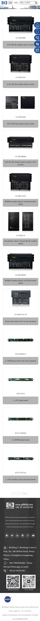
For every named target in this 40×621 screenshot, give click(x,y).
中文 (16, 3)
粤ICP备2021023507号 (22, 619)
